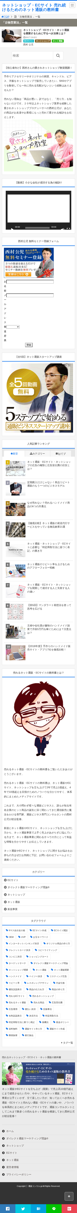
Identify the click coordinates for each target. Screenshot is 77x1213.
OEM (11, 937)
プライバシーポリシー (18, 1174)
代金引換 (60, 983)
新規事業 (13, 909)
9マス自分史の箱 (17, 930)
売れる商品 (38, 1002)
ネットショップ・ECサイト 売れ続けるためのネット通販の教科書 (34, 7)
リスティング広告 (58, 976)
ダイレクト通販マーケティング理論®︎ (28, 887)
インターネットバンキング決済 (24, 943)
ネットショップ (43, 41)
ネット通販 (58, 41)
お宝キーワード (40, 937)
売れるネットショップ (43, 996)
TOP (6, 16)
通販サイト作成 (57, 1029)
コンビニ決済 (15, 956)
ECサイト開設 (61, 930)
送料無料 (13, 1029)
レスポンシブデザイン (38, 983)
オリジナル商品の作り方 (58, 943)
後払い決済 (30, 1009)
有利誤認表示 (15, 1016)
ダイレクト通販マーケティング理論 (50, 963)
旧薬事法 (47, 1009)
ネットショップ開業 (18, 970)
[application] (38, 210)
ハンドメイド (15, 976)
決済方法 (33, 1016)
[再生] (12, 229)
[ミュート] (62, 229)
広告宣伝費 (57, 1002)
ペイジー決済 (35, 976)
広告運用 (13, 1009)
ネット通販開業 (61, 970)
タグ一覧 (68, 1042)
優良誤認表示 (15, 989)
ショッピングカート (39, 956)
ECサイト (28, 41)
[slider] (37, 228)
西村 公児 (28, 44)
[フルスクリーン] (68, 229)
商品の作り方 (58, 989)
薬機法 (45, 1022)
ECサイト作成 (39, 930)
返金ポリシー (62, 1022)
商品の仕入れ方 (36, 989)
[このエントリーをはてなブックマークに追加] (38, 1208)
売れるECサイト (17, 996)
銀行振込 (29, 1035)
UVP (23, 937)
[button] (38, 210)
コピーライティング (47, 950)
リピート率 (14, 983)
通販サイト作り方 (33, 1029)
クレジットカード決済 (19, 950)
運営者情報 (12, 1167)
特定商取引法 (51, 1016)
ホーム (10, 1131)
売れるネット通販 (17, 1002)
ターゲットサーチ (17, 963)
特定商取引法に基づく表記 (22, 1022)
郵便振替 (13, 1035)
